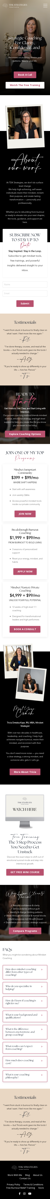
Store (41, 1187)
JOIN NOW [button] (25, 513)
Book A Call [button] (25, 74)
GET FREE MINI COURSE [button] (25, 872)
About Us (37, 1175)
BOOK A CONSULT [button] (25, 629)
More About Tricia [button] (25, 772)
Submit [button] (25, 303)
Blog (27, 1175)
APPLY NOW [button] (25, 571)
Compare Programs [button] (25, 930)
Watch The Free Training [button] (25, 85)
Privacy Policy (13, 1184)
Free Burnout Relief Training (20, 1187)
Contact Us (25, 1178)
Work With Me (15, 1175)
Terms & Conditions (33, 1184)
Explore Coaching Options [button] (25, 434)
